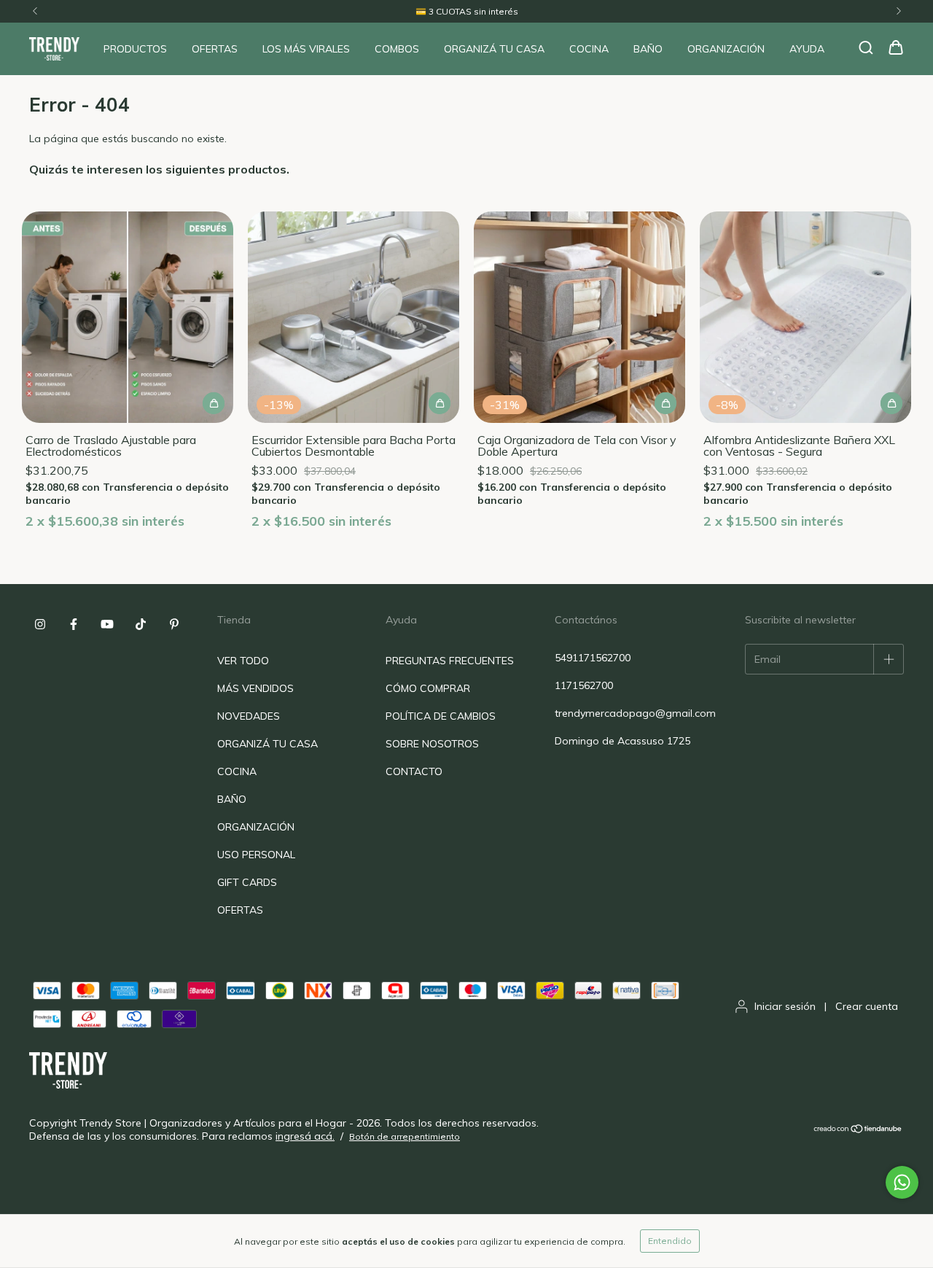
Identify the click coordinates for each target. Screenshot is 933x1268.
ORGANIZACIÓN (726, 48)
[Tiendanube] (858, 1129)
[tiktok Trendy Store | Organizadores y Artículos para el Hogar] (141, 624)
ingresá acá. (305, 1136)
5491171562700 (593, 657)
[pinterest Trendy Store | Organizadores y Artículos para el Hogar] (174, 624)
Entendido (670, 1240)
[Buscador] (866, 48)
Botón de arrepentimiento (404, 1136)
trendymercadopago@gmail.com (635, 713)
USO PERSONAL (256, 854)
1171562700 (584, 685)
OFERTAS (215, 48)
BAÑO (648, 48)
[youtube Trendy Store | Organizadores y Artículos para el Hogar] (107, 624)
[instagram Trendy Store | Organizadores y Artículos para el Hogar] (40, 624)
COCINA (589, 48)
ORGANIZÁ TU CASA (494, 48)
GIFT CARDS (247, 882)
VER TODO (243, 660)
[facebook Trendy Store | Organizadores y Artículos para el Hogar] (74, 624)
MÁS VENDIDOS (255, 688)
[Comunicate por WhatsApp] (902, 1182)
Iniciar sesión (785, 1006)
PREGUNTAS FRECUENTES (450, 660)
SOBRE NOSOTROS (432, 743)
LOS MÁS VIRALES (306, 48)
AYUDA (806, 48)
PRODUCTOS (135, 48)
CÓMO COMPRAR (428, 688)
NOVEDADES (248, 716)
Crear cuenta (866, 1006)
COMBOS (397, 48)
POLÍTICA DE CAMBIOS (441, 716)
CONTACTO (414, 771)
